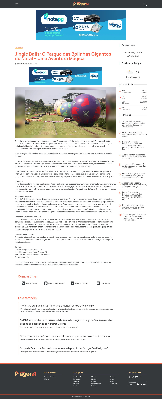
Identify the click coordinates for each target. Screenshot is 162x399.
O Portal (46, 379)
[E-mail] (140, 377)
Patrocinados (96, 384)
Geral (75, 386)
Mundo (93, 377)
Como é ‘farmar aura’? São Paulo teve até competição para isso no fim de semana (65, 336)
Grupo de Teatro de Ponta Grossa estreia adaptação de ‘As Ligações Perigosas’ (64, 348)
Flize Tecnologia (85, 396)
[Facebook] (129, 377)
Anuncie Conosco (50, 377)
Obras (93, 381)
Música (93, 379)
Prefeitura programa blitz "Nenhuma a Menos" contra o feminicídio (57, 305)
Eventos (19, 47)
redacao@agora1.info (132, 52)
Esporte (76, 381)
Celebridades (77, 377)
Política (112, 377)
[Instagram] (133, 377)
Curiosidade (77, 379)
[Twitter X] (136, 377)
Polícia (93, 386)
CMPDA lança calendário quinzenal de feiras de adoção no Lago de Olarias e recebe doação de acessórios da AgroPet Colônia (66, 322)
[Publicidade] (81, 25)
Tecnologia (113, 384)
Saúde (112, 379)
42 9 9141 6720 (133, 55)
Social (112, 381)
